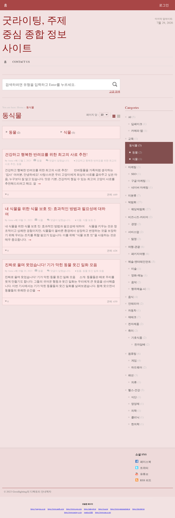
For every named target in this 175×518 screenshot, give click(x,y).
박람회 (132, 202)
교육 (131, 138)
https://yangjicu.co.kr (38, 509)
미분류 (132, 195)
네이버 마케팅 (139, 187)
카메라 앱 (137, 130)
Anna (10, 160)
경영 (134, 224)
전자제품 (133, 324)
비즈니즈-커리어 (138, 217)
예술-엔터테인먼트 (139, 261)
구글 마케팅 (138, 180)
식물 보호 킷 (89, 220)
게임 (134, 360)
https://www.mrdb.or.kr (56, 509)
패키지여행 (138, 253)
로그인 (164, 5)
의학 (134, 410)
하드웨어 (136, 367)
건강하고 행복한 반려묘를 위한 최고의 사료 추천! (46, 154)
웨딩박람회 (138, 209)
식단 (134, 397)
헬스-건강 (134, 390)
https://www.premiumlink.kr (120, 509)
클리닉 (135, 417)
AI (129, 117)
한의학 (135, 424)
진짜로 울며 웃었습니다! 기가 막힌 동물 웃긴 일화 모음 (51, 264)
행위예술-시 (138, 289)
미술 (134, 268)
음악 (134, 282)
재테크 (132, 317)
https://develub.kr (138, 509)
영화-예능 (137, 275)
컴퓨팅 (132, 353)
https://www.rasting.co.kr (73, 512)
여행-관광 (134, 246)
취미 (131, 330)
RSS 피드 (145, 480)
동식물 (133, 145)
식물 (67, 132)
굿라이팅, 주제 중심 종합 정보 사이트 (34, 33)
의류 (134, 382)
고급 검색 (114, 91)
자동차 (132, 310)
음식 (131, 297)
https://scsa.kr (103, 509)
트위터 (144, 468)
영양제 (135, 403)
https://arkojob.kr (90, 509)
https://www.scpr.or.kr (74, 509)
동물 (12, 132)
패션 (131, 375)
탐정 (134, 239)
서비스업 (133, 232)
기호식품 (136, 337)
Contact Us (21, 61)
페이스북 (145, 461)
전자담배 (139, 344)
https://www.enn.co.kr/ (103, 512)
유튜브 (144, 474)
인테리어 (133, 303)
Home (20, 107)
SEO (134, 174)
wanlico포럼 (88, 512)
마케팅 (132, 167)
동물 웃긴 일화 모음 (93, 270)
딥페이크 (136, 124)
